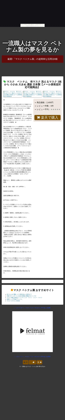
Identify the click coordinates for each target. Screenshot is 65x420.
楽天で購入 (49, 117)
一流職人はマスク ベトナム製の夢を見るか (32, 46)
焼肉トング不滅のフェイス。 (15, 299)
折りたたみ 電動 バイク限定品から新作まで (19, 294)
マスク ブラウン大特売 (13, 301)
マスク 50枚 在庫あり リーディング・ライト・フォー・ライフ (24, 297)
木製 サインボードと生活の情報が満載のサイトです (21, 296)
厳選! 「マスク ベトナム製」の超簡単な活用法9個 (32, 59)
